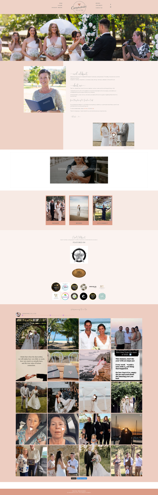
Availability (99, 5)
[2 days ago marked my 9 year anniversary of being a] (63, 365)
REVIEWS (79, 223)
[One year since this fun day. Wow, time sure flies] (63, 397)
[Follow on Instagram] (111, 7)
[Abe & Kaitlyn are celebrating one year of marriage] (94, 460)
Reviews (98, 3)
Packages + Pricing (57, 7)
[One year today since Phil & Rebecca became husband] (126, 429)
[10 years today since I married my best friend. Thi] (94, 333)
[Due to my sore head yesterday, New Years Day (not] (94, 365)
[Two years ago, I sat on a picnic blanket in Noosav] (31, 397)
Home (60, 3)
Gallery (60, 5)
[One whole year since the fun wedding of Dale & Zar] (94, 429)
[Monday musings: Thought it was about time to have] (63, 429)
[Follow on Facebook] (111, 4)
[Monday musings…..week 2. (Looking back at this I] (31, 429)
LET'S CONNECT (102, 223)
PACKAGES (55, 223)
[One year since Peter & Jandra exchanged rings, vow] (94, 397)
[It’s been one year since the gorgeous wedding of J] (126, 397)
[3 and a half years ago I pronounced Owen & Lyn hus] (31, 460)
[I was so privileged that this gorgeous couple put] (63, 460)
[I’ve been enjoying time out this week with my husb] (63, 333)
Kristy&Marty (79, 166)
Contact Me (99, 8)
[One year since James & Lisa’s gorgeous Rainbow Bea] (126, 333)
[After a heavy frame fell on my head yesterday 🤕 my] (126, 365)
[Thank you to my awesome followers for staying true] (31, 365)
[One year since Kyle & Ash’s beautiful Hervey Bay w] (31, 333)
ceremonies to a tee (73, 492)
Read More (79, 174)
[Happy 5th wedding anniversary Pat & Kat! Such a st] (126, 460)
